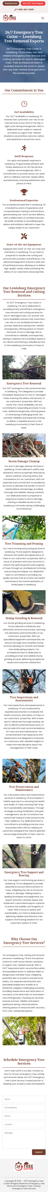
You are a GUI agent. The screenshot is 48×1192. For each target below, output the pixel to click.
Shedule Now (11, 3)
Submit (38, 1152)
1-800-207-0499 (25, 9)
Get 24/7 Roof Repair (33, 3)
